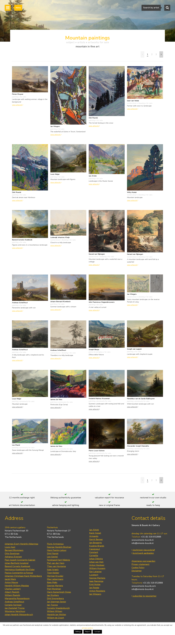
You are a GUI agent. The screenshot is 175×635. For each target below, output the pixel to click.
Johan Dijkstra (96, 558)
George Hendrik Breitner (59, 547)
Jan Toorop (52, 604)
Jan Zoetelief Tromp (15, 608)
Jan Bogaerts (95, 542)
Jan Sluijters (53, 595)
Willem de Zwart (55, 617)
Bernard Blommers (14, 550)
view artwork (17, 105)
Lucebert (93, 574)
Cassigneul (94, 549)
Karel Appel (95, 533)
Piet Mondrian (54, 588)
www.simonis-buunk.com (144, 586)
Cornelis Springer (13, 604)
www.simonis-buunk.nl (143, 540)
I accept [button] (97, 631)
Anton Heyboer (96, 565)
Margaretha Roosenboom (17, 598)
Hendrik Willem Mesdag (17, 585)
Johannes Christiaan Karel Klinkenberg (23, 576)
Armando (93, 536)
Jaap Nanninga (96, 581)
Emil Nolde (94, 584)
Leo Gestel (52, 556)
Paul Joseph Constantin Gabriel (20, 559)
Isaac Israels (53, 569)
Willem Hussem (97, 568)
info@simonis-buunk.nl (143, 543)
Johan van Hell (96, 562)
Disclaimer (137, 570)
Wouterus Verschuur (15, 611)
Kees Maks (52, 582)
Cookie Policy (138, 567)
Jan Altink (94, 529)
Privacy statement (140, 564)
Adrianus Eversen (13, 556)
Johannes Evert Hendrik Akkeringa (21, 543)
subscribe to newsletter (144, 596)
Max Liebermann (55, 579)
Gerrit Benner (96, 539)
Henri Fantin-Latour (56, 550)
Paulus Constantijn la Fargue (19, 572)
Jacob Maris (10, 579)
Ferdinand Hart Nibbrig (58, 559)
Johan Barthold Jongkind (16, 563)
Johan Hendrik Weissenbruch (19, 614)
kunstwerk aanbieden (143, 553)
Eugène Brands (96, 545)
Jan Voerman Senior (56, 601)
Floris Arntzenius (55, 543)
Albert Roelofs (12, 592)
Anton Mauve (11, 582)
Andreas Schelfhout (14, 601)
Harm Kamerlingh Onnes (59, 592)
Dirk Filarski (52, 553)
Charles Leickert (13, 588)
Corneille (93, 555)
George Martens (55, 585)
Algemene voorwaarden (143, 561)
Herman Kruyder (55, 576)
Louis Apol (10, 547)
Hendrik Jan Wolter (56, 614)
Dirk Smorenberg (55, 598)
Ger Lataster (95, 571)
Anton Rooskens (97, 590)
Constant (93, 552)
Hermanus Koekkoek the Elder (20, 569)
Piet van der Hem (55, 563)
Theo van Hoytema (56, 566)
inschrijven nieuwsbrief (143, 550)
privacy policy (87, 628)
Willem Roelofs (12, 595)
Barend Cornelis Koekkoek (17, 566)
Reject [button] (87, 631)
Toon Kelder (53, 572)
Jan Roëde (94, 587)
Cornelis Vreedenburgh (58, 608)
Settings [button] (78, 632)
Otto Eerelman (12, 553)
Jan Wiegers (95, 594)
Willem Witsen (54, 611)
